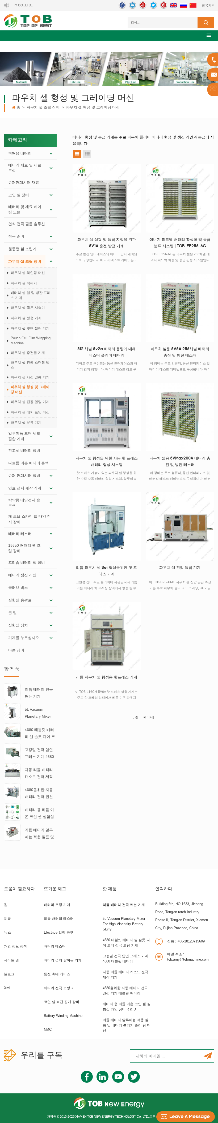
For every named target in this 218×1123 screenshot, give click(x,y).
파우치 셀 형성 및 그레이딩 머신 (93, 107)
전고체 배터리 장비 (24, 450)
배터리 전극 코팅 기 (59, 988)
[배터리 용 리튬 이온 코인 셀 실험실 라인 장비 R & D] (12, 812)
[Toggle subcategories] (51, 153)
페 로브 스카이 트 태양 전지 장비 (29, 519)
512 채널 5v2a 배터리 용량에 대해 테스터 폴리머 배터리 (106, 352)
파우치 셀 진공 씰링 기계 (30, 402)
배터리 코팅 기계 (57, 905)
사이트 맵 (11, 960)
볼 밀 (12, 612)
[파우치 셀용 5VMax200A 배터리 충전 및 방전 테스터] (180, 417)
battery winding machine (63, 1016)
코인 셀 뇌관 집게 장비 (61, 1002)
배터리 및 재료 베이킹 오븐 (24, 209)
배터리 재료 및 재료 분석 (24, 168)
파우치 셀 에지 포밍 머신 (30, 412)
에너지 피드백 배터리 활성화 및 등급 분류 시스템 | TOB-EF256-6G (180, 243)
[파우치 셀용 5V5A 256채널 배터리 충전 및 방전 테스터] (180, 308)
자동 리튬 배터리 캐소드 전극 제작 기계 (39, 774)
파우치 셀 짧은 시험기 (28, 308)
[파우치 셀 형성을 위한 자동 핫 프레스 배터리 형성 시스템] (107, 417)
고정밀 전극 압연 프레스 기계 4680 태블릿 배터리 (39, 754)
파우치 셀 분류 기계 (26, 423)
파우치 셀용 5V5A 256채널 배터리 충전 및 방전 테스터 (179, 352)
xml (7, 988)
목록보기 (87, 154)
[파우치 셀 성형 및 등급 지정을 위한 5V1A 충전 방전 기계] (107, 198)
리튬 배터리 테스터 (59, 919)
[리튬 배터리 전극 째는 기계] (12, 691)
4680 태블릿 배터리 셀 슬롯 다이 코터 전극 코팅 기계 (40, 734)
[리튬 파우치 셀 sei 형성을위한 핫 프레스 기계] (107, 526)
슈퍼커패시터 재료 (23, 182)
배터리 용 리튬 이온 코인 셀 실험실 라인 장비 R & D (39, 814)
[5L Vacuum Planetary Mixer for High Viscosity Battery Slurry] (12, 711)
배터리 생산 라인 (22, 575)
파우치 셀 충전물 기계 (28, 353)
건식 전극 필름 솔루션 (26, 224)
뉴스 (7, 932)
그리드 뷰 (77, 154)
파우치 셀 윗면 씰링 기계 (30, 328)
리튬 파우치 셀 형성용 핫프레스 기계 (106, 678)
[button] (209, 35)
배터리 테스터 (20, 533)
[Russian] (183, 5)
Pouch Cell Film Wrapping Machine (31, 340)
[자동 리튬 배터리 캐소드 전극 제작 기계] (12, 771)
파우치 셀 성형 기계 (26, 318)
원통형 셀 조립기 (22, 249)
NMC (48, 1030)
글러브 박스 (18, 587)
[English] (173, 5)
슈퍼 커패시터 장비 (24, 475)
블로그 (9, 974)
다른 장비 (16, 650)
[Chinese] (193, 5)
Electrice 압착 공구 (58, 932)
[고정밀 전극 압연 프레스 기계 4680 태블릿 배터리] (12, 751)
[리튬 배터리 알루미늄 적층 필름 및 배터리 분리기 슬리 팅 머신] (12, 832)
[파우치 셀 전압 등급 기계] (180, 526)
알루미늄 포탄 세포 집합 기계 (24, 436)
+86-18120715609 (186, 941)
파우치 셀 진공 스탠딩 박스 (30, 365)
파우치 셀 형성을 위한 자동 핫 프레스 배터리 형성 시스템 (107, 462)
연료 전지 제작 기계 (24, 488)
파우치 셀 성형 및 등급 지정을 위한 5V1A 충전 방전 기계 (106, 243)
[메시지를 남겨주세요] (185, 1116)
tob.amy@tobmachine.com (188, 956)
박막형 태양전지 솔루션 (24, 502)
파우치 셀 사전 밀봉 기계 (30, 377)
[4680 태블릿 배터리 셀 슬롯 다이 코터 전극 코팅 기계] (12, 731)
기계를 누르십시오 (23, 638)
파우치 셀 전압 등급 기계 (180, 568)
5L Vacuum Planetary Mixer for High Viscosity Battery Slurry (39, 713)
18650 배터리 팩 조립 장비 (24, 548)
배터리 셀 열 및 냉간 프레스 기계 (31, 295)
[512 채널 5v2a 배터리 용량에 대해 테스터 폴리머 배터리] (107, 308)
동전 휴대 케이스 (57, 974)
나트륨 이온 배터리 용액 (28, 463)
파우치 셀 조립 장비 (43, 107)
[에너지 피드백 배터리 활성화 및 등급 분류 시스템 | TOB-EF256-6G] (180, 198)
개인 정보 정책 (15, 946)
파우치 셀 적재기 (24, 283)
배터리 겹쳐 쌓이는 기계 (63, 960)
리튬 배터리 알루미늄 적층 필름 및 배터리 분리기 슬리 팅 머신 (39, 834)
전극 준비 (16, 236)
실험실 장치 (18, 625)
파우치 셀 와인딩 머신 (28, 273)
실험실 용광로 (20, 600)
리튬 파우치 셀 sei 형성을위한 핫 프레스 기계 (106, 571)
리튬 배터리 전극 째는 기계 (39, 692)
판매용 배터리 (20, 153)
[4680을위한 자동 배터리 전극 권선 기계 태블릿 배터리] (12, 791)
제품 (7, 919)
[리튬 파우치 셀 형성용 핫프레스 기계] (107, 636)
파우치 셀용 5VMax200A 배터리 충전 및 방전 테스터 (179, 462)
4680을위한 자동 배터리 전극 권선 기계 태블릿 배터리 (39, 794)
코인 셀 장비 (18, 195)
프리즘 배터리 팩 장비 (26, 562)
